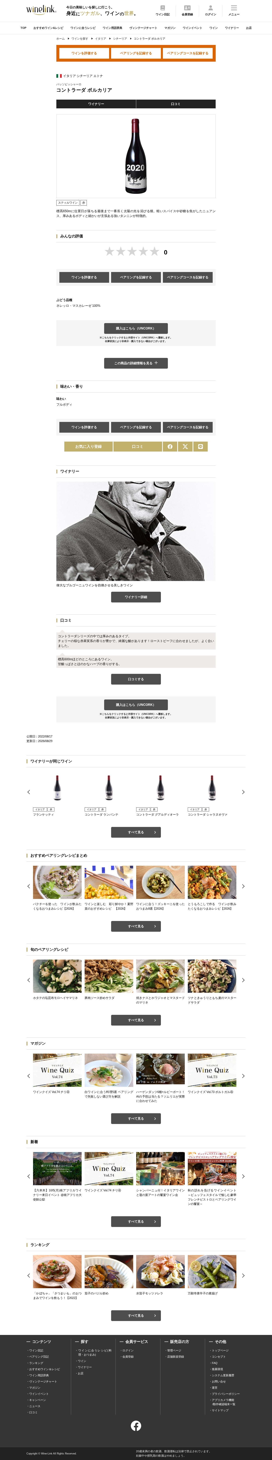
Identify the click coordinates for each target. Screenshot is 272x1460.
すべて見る (136, 832)
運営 (214, 1387)
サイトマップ (220, 1410)
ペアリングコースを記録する (187, 53)
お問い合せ (219, 1381)
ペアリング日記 (39, 1356)
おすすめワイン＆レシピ (44, 1369)
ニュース (34, 1406)
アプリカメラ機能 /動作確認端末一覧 (223, 1402)
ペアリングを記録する (136, 53)
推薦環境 (217, 1369)
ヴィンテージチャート (143, 27)
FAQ (214, 1363)
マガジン (170, 27)
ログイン (128, 1350)
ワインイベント (192, 27)
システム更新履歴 (223, 1375)
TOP (23, 27)
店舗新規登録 (175, 1356)
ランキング (36, 1363)
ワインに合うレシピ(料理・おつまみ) (95, 1352)
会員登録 (128, 1356)
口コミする (136, 679)
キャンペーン (37, 1400)
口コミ (176, 104)
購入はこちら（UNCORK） (136, 328)
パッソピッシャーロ (68, 84)
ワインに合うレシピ (83, 27)
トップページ (220, 1350)
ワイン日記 (36, 1350)
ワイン (213, 27)
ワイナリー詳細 (136, 597)
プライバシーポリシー (226, 1393)
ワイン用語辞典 (112, 27)
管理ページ (174, 1350)
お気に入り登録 (88, 446)
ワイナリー (232, 27)
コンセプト (219, 1356)
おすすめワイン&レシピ (48, 27)
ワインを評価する (84, 53)
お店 (249, 27)
